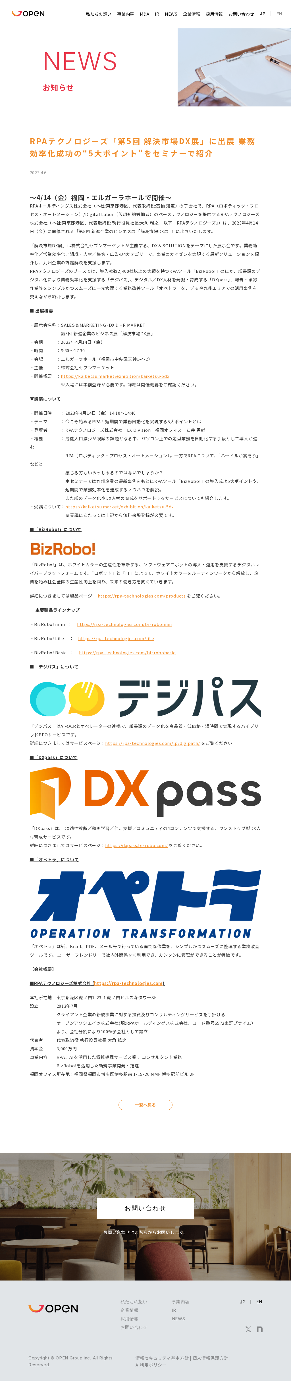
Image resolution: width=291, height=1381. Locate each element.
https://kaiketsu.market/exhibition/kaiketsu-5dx (115, 376)
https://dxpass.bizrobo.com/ (136, 845)
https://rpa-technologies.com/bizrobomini (124, 624)
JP (262, 13)
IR (174, 1310)
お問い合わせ (145, 1208)
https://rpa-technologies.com (128, 983)
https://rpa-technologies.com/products (142, 596)
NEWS (178, 1318)
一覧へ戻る (145, 1104)
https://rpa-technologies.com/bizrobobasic (127, 652)
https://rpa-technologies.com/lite (116, 638)
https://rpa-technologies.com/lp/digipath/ (152, 743)
